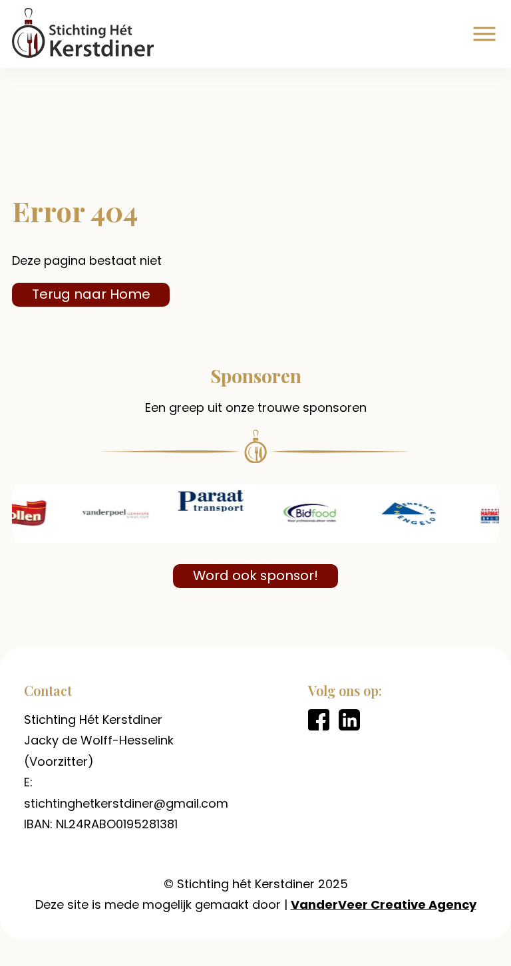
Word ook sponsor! (255, 575)
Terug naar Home (91, 294)
